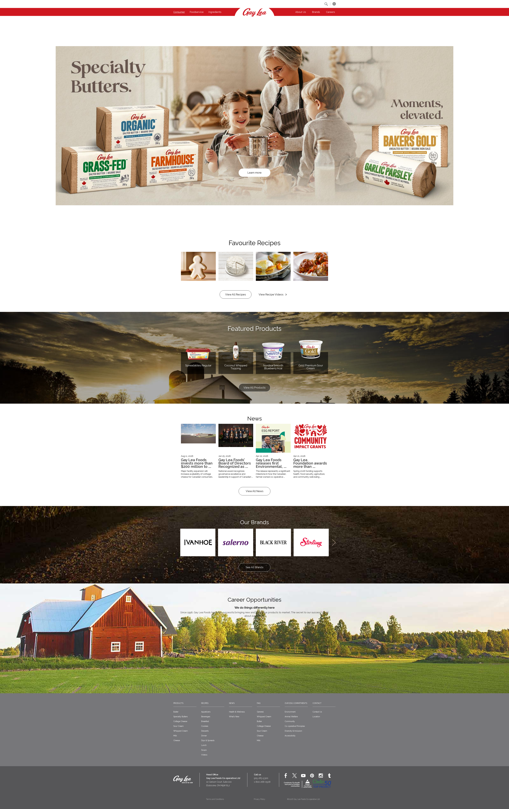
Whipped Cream (180, 731)
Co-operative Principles (295, 726)
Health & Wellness (237, 712)
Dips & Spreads (207, 740)
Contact (317, 703)
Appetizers (205, 712)
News (231, 703)
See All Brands (254, 567)
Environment (290, 712)
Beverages (205, 717)
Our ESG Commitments (296, 703)
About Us (300, 12)
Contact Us (317, 712)
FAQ (258, 703)
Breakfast (205, 721)
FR (334, 4)
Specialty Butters (180, 717)
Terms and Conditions (215, 799)
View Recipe (254, 172)
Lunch (204, 745)
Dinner (204, 736)
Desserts (205, 731)
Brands (316, 12)
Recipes (204, 703)
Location (316, 717)
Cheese (176, 740)
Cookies (204, 726)
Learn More (254, 628)
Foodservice (197, 12)
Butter (175, 712)
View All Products (254, 387)
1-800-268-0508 (262, 782)
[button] (326, 4)
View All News (254, 491)
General (260, 712)
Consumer (179, 12)
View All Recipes (235, 294)
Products (178, 703)
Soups (204, 750)
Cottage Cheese (180, 721)
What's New (234, 717)
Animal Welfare (291, 717)
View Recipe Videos (271, 294)
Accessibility (290, 736)
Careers (330, 12)
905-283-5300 (261, 778)
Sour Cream (178, 726)
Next (334, 542)
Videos (204, 755)
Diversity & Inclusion (293, 731)
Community (290, 721)
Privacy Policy (259, 799)
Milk (175, 736)
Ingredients (214, 12)
